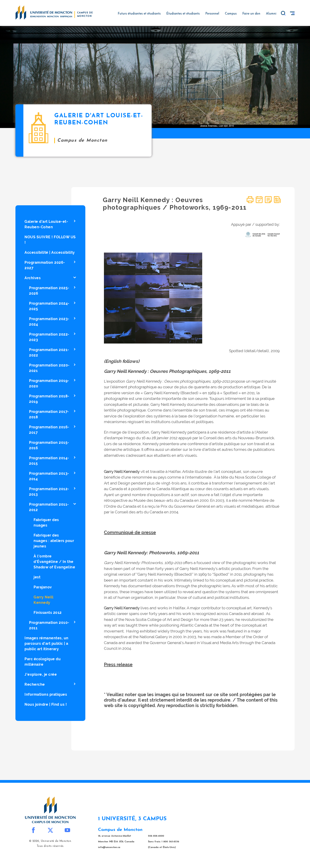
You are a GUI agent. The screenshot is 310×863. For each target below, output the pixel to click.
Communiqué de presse (130, 532)
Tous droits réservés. (50, 846)
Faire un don (251, 13)
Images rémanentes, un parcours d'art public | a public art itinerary (47, 643)
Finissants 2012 (48, 612)
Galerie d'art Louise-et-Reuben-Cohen (46, 224)
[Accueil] (43, 12)
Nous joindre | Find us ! (46, 704)
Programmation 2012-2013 (49, 492)
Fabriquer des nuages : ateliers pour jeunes (54, 540)
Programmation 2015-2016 (49, 445)
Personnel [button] (212, 13)
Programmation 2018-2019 (49, 399)
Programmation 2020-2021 (49, 368)
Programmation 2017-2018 (49, 414)
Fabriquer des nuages (46, 522)
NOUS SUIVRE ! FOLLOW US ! (50, 240)
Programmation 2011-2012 (49, 507)
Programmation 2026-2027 (45, 265)
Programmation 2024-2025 (49, 306)
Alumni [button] (271, 13)
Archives (33, 278)
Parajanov (43, 587)
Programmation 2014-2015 (49, 461)
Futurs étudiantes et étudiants (139, 13)
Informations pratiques (46, 694)
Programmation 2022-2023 (49, 337)
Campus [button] (231, 13)
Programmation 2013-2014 (49, 476)
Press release (118, 664)
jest (37, 577)
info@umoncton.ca (109, 847)
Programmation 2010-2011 (49, 625)
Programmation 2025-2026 (49, 291)
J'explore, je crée (41, 674)
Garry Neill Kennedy (44, 600)
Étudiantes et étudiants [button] (183, 13)
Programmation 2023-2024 (49, 321)
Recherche (35, 684)
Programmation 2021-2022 (49, 352)
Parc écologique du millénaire (43, 662)
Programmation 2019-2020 (49, 383)
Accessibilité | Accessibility (50, 252)
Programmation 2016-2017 (49, 430)
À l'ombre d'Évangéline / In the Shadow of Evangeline (54, 561)
